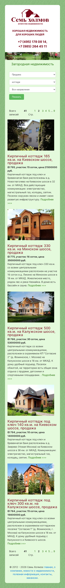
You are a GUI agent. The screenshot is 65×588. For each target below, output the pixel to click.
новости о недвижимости (38, 570)
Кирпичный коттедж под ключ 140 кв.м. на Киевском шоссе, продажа (32, 424)
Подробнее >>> (37, 285)
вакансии (32, 577)
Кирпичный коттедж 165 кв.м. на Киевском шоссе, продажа (30, 159)
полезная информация (26, 574)
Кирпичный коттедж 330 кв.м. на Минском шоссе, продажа (29, 249)
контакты (46, 574)
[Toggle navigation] (56, 54)
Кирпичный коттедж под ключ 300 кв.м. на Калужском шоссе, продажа (32, 503)
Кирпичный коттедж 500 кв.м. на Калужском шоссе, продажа (31, 331)
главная (48, 567)
